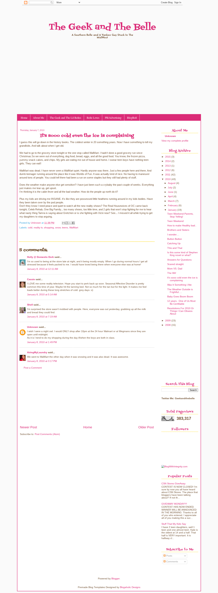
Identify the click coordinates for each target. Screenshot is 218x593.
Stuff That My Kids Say (173, 524)
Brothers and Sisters (178, 230)
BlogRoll (132, 117)
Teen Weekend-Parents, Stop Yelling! (180, 215)
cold (30, 227)
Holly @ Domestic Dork (40, 257)
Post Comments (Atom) (47, 434)
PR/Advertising (113, 117)
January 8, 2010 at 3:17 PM (42, 361)
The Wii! (171, 273)
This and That (174, 248)
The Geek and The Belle (102, 27)
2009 (168, 320)
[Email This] (63, 223)
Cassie (31, 279)
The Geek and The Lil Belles (65, 117)
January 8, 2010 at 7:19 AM (42, 316)
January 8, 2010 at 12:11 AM (42, 269)
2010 (168, 179)
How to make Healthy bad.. (181, 225)
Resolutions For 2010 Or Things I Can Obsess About (180, 311)
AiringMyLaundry (37, 352)
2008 (168, 325)
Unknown (36, 223)
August (171, 183)
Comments (172, 561)
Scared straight (175, 264)
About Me (38, 117)
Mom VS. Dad (174, 268)
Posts (169, 556)
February (173, 205)
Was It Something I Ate (179, 285)
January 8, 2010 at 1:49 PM (42, 342)
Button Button (174, 239)
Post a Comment (33, 367)
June (170, 192)
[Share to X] (70, 223)
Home (24, 117)
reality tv (38, 227)
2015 (168, 156)
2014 (168, 161)
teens (65, 227)
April (170, 196)
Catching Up (174, 243)
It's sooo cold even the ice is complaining (182, 279)
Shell (30, 304)
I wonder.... (173, 234)
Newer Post (28, 427)
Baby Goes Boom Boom (180, 296)
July (170, 187)
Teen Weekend (175, 221)
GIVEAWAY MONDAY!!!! (174, 504)
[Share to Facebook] (73, 223)
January (172, 210)
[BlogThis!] (66, 223)
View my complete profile (174, 140)
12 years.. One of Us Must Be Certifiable (181, 302)
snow (58, 227)
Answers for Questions (179, 260)
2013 (168, 166)
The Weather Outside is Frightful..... (180, 290)
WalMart (73, 227)
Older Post (146, 427)
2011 (167, 174)
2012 (168, 170)
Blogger (115, 578)
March (171, 201)
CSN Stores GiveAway (173, 483)
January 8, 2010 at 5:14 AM (42, 294)
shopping (49, 227)
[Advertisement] (86, 399)
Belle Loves (93, 117)
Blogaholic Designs (130, 587)
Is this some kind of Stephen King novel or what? (182, 253)
